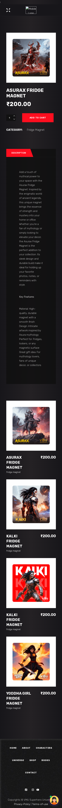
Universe (18, 760)
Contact (31, 772)
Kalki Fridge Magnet (14, 541)
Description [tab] (18, 153)
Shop (32, 760)
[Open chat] (54, 800)
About (26, 748)
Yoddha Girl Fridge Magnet (18, 698)
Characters (44, 748)
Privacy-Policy (22, 804)
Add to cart (38, 117)
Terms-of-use (40, 804)
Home (13, 748)
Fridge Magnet (35, 129)
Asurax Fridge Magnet (14, 462)
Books (45, 760)
